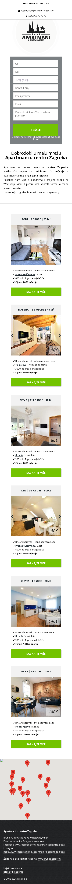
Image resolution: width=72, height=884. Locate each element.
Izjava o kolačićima (13, 871)
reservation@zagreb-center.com (37, 10)
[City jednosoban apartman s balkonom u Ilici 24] (36, 426)
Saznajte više (36, 291)
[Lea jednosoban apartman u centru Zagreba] (36, 516)
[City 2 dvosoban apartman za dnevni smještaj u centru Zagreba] (36, 606)
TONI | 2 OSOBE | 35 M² (36, 219)
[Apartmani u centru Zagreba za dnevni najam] (36, 55)
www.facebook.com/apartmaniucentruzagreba (40, 844)
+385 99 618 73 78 (36, 15)
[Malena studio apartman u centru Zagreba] (36, 335)
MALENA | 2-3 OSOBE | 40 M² (36, 309)
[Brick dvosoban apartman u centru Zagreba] (36, 697)
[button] (27, 816)
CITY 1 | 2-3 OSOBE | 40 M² (36, 400)
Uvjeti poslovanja (12, 868)
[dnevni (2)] (36, 245)
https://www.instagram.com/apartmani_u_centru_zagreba (34, 851)
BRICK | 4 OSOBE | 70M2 (36, 671)
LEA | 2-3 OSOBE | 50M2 (36, 490)
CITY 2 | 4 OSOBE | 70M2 (36, 581)
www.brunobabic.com (49, 858)
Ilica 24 (19, 455)
